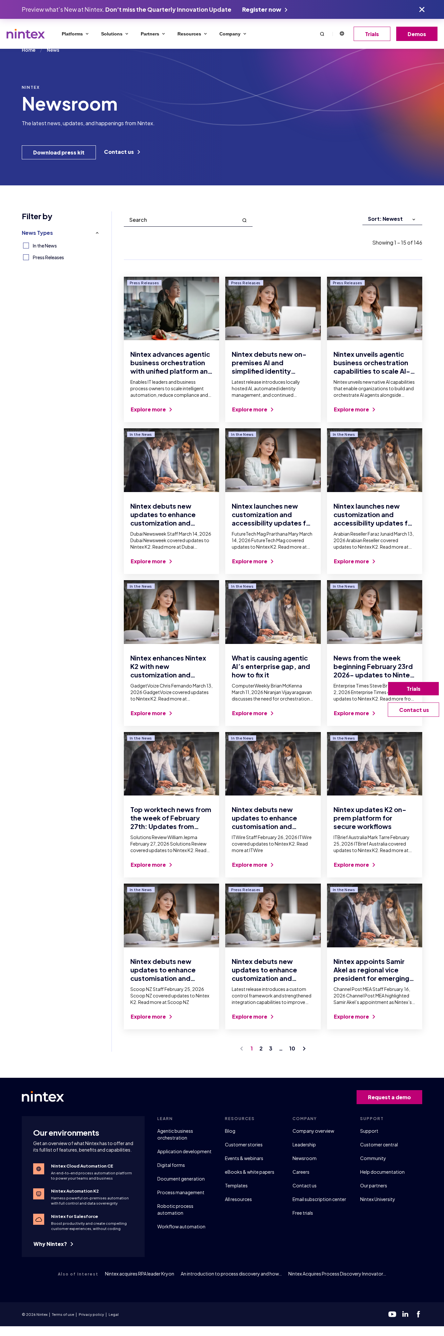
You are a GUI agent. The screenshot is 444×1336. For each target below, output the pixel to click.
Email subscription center (319, 1199)
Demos (417, 34)
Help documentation (382, 1172)
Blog (230, 1131)
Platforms (72, 33)
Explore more (149, 409)
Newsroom (305, 1158)
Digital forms (171, 1165)
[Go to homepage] (26, 34)
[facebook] (418, 1314)
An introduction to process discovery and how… (231, 1273)
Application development (184, 1151)
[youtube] (392, 1314)
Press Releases (48, 257)
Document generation (181, 1179)
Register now (262, 9)
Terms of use (63, 1314)
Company (230, 33)
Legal (114, 1314)
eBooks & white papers (249, 1172)
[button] (322, 34)
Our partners (373, 1185)
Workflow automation (181, 1226)
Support (369, 1131)
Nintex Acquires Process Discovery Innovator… (337, 1273)
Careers (301, 1172)
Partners (150, 33)
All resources (238, 1199)
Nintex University (377, 1199)
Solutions (112, 33)
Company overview (313, 1131)
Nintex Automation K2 (75, 1191)
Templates (236, 1185)
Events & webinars (244, 1158)
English (341, 34)
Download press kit (59, 152)
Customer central (379, 1144)
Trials (372, 34)
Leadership (304, 1144)
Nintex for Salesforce (74, 1216)
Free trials (303, 1213)
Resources (189, 33)
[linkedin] (405, 1314)
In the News (45, 245)
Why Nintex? (50, 1243)
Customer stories (244, 1144)
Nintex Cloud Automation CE (82, 1166)
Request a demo (389, 1097)
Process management (180, 1192)
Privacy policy (91, 1314)
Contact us (119, 151)
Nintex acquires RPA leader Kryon (139, 1273)
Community (373, 1158)
